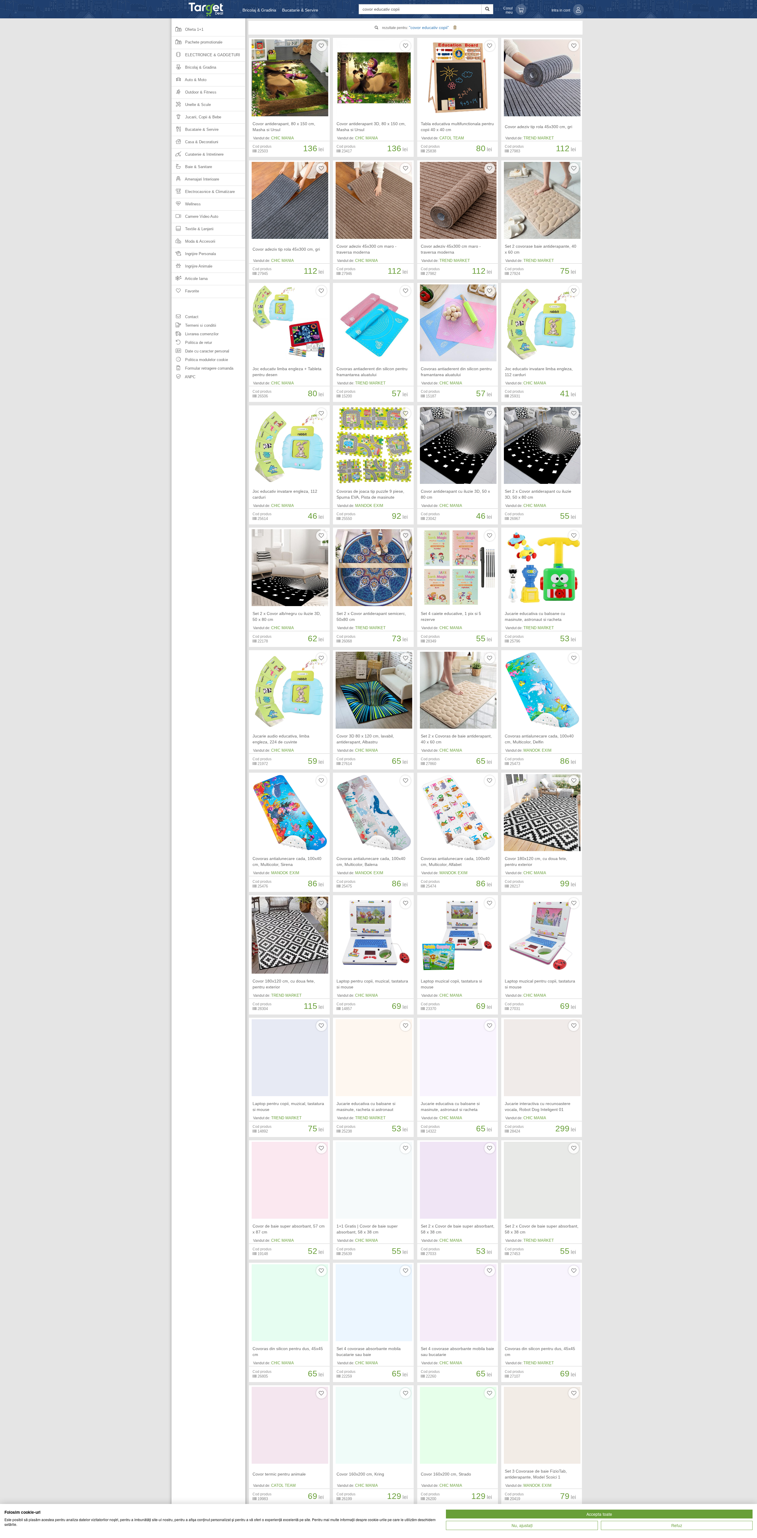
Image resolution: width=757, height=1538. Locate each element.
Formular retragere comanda (208, 368)
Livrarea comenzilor (201, 334)
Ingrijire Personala (200, 254)
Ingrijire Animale (198, 266)
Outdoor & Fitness (200, 92)
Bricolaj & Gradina (259, 10)
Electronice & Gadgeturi (212, 55)
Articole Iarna (196, 278)
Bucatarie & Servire (300, 10)
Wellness (192, 204)
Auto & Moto (195, 80)
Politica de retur (198, 342)
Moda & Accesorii (199, 241)
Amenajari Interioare (201, 179)
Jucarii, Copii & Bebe (202, 117)
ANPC (189, 377)
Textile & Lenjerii (198, 229)
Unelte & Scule (197, 104)
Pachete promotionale (203, 42)
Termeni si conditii (200, 325)
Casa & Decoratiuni (201, 142)
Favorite (191, 291)
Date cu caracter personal (206, 351)
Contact (191, 317)
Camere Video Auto (201, 216)
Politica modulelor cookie (206, 359)
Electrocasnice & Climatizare (209, 191)
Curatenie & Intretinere (204, 154)
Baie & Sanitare (198, 167)
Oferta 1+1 (193, 29)
